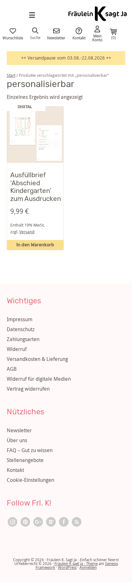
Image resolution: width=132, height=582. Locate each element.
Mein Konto (97, 37)
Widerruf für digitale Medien (39, 378)
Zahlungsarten (23, 339)
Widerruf (17, 349)
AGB (12, 368)
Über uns (17, 440)
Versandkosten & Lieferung (37, 359)
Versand (27, 232)
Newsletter (56, 37)
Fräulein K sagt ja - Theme (76, 563)
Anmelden (88, 567)
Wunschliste (13, 37)
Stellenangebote (25, 460)
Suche (35, 37)
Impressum (19, 319)
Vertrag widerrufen (28, 388)
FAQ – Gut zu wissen (30, 450)
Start (11, 75)
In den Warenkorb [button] (35, 245)
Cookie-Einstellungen (30, 479)
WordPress (67, 567)
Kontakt (79, 37)
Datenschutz (21, 329)
